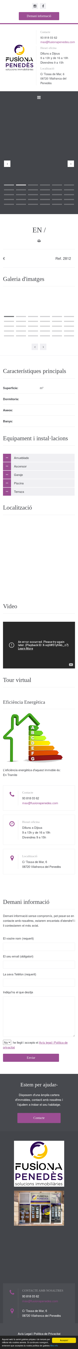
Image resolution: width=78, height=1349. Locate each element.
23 (57, 199)
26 (21, 204)
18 (69, 194)
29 (57, 204)
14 (21, 194)
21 (33, 199)
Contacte (39, 1118)
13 (9, 194)
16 (45, 194)
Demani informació (39, 16)
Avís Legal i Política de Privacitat (39, 1333)
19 (9, 199)
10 (45, 189)
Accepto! (64, 1340)
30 (69, 204)
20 (21, 199)
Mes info (54, 1345)
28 (45, 204)
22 (45, 199)
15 (33, 194)
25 (9, 204)
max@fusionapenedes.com (57, 42)
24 (69, 199)
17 (57, 194)
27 (33, 204)
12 (69, 189)
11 (57, 189)
